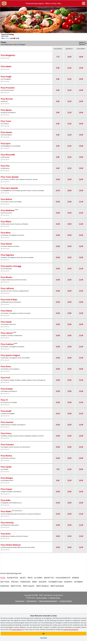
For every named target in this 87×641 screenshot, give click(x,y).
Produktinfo (6, 58)
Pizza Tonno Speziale (9, 177)
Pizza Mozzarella (8, 154)
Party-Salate (28, 586)
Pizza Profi (5, 377)
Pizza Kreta (5, 533)
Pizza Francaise (7, 444)
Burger (75, 577)
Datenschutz (32, 601)
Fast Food (4, 582)
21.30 (81, 213)
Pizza (2, 577)
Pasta (30, 577)
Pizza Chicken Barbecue (11, 544)
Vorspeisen (25, 582)
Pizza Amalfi (6, 411)
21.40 (81, 201)
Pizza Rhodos (6, 277)
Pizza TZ (4, 400)
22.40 (81, 179)
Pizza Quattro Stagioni (10, 355)
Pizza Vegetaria (7, 255)
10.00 (58, 458)
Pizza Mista (5, 232)
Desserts (68, 582)
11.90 (69, 469)
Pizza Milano (6, 221)
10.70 (58, 190)
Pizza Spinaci (6, 110)
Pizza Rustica (6, 455)
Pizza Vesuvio (6, 132)
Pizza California (7, 288)
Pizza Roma (6, 366)
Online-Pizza (55, 598)
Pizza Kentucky (7, 522)
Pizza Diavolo (6, 243)
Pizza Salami (6, 66)
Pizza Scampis (7, 388)
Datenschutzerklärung (70, 629)
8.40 (57, 68)
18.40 (81, 57)
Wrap (34, 582)
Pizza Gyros (6, 143)
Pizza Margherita (8, 55)
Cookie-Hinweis (66, 601)
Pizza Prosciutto (8, 87)
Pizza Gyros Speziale (9, 188)
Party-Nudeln (42, 586)
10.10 (58, 413)
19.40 (81, 68)
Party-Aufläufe (57, 586)
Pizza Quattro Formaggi (11, 266)
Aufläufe (43, 582)
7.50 (57, 469)
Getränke (78, 582)
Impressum (19, 601)
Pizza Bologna (7, 478)
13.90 (69, 179)
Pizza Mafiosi (6, 199)
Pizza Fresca (6, 433)
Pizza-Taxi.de (41, 598)
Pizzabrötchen (55, 582)
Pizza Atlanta (6, 310)
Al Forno (38, 577)
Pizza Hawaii (6, 321)
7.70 (57, 57)
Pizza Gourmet (7, 422)
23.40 (81, 190)
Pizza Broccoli (7, 99)
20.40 (81, 458)
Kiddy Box (4, 586)
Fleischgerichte (63, 577)
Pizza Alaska (6, 511)
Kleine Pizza (12, 577)
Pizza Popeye (6, 489)
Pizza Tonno (6, 121)
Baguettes (49, 577)
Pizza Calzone (6, 333)
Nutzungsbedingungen (48, 601)
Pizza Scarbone (7, 344)
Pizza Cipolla (6, 466)
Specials (14, 582)
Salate (23, 577)
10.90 (69, 57)
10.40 (58, 179)
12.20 (69, 68)
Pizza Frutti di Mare (9, 299)
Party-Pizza (16, 586)
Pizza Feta (5, 165)
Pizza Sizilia (5, 500)
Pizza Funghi (6, 76)
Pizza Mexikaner (7, 210)
